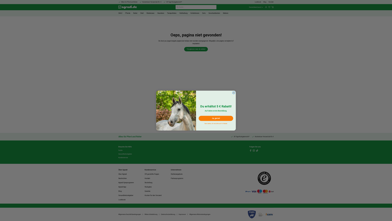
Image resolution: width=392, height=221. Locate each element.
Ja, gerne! (216, 118)
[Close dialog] (233, 92)
